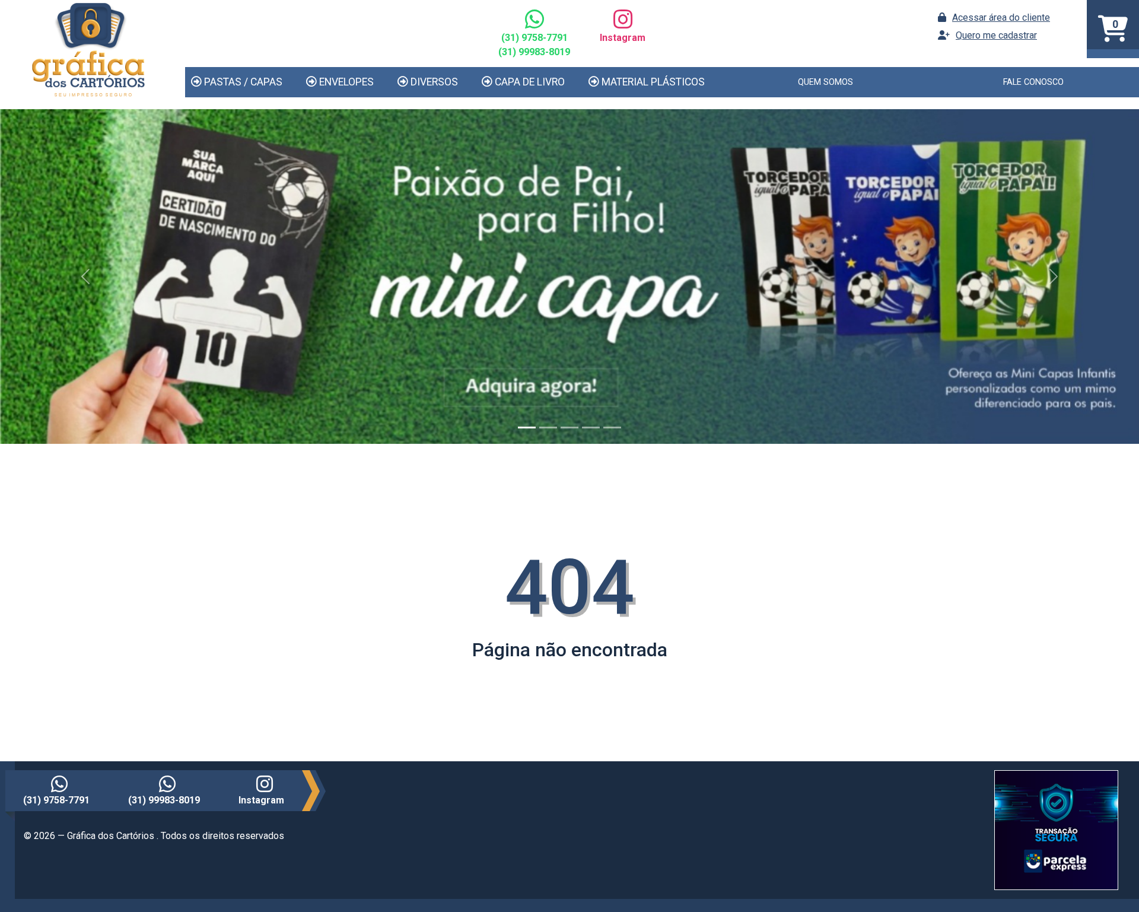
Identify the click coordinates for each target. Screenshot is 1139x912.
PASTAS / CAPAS (243, 82)
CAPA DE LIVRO (530, 82)
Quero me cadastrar (996, 35)
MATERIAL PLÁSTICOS (653, 82)
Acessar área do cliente (1001, 17)
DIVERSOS (434, 82)
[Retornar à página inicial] (88, 49)
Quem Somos (825, 82)
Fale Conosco (1033, 82)
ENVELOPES (346, 82)
